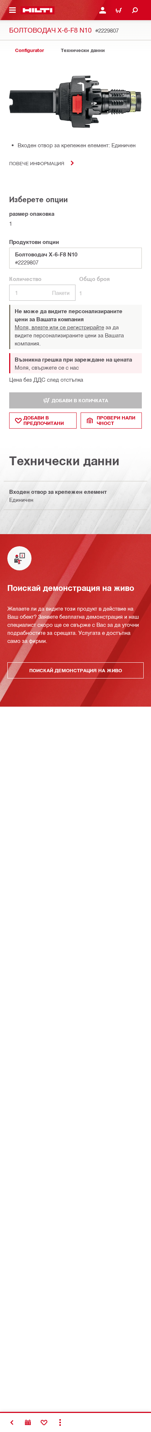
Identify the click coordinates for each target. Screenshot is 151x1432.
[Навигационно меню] (12, 10)
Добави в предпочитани (43, 420)
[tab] (29, 50)
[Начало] (38, 10)
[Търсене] (135, 10)
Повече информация (36, 163)
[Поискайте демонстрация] (28, 1422)
